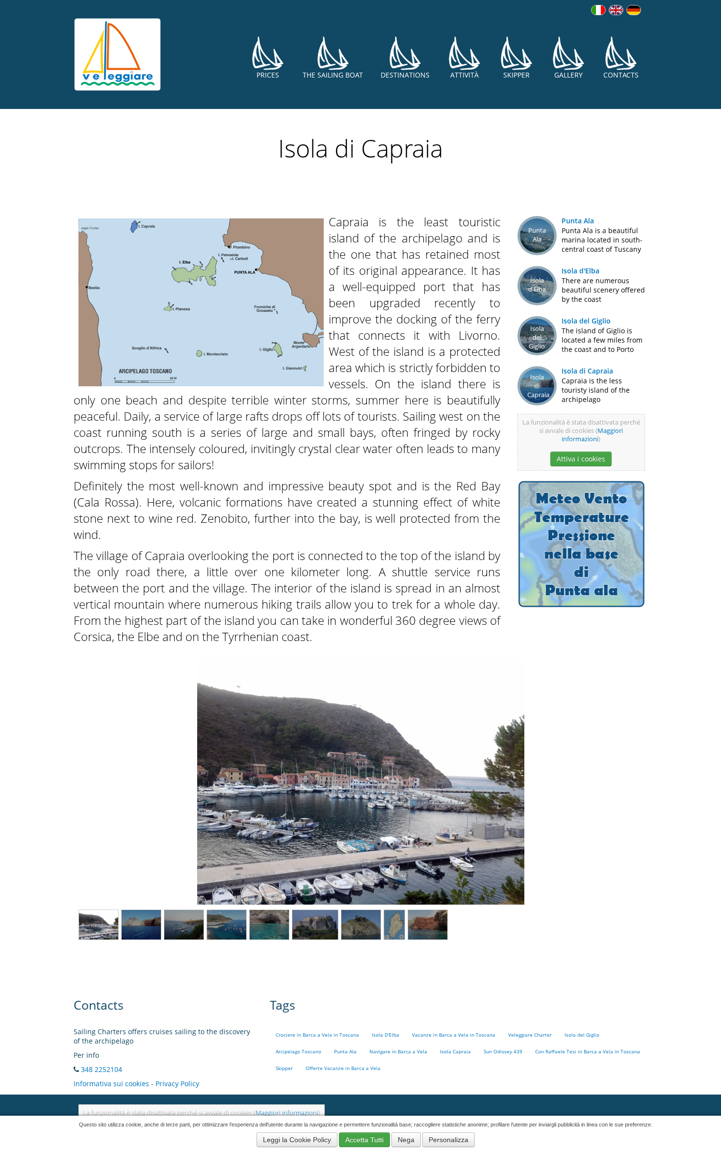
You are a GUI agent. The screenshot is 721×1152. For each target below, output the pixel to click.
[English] (616, 10)
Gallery (568, 75)
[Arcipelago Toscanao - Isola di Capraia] (201, 301)
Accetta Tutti (364, 1140)
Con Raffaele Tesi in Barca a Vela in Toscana (587, 1051)
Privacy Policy (177, 1083)
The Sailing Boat (333, 75)
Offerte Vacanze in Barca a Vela (343, 1068)
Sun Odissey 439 (503, 1051)
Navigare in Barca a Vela (398, 1051)
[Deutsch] (633, 10)
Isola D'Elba (385, 1035)
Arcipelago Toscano (298, 1051)
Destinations (405, 75)
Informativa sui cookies (111, 1083)
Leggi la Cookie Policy (297, 1140)
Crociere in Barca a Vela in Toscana (317, 1035)
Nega (406, 1140)
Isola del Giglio (586, 320)
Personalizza (448, 1140)
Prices (268, 75)
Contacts (621, 75)
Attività (464, 75)
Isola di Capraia (587, 370)
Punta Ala (578, 220)
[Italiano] (598, 10)
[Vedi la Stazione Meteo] (581, 543)
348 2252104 (101, 1069)
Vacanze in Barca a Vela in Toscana (453, 1035)
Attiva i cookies (581, 458)
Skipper (516, 75)
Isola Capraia (455, 1051)
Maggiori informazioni (592, 435)
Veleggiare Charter (530, 1035)
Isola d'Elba (580, 270)
